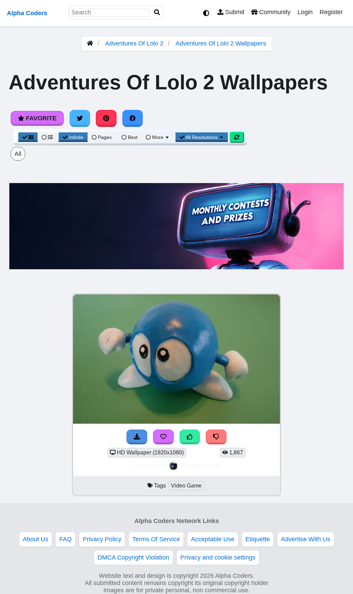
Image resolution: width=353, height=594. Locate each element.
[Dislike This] (216, 437)
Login (305, 12)
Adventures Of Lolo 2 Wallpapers (220, 43)
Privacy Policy (102, 539)
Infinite (76, 137)
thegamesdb (200, 466)
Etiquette (257, 539)
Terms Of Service (156, 539)
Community (274, 12)
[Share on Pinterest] (106, 118)
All (17, 153)
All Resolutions (201, 137)
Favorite (40, 118)
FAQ (65, 539)
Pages (105, 137)
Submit (233, 12)
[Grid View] (28, 137)
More (158, 137)
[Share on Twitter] (80, 118)
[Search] (157, 12)
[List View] (47, 137)
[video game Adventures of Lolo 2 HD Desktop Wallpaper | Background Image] (176, 421)
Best (132, 137)
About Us (35, 539)
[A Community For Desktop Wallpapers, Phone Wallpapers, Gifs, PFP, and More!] (90, 43)
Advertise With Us (305, 539)
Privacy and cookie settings (217, 557)
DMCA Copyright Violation (133, 557)
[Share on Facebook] (132, 118)
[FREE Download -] (137, 437)
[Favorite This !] (163, 437)
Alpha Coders (27, 13)
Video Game (186, 486)
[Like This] (190, 437)
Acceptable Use (212, 539)
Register (331, 12)
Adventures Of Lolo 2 (134, 43)
